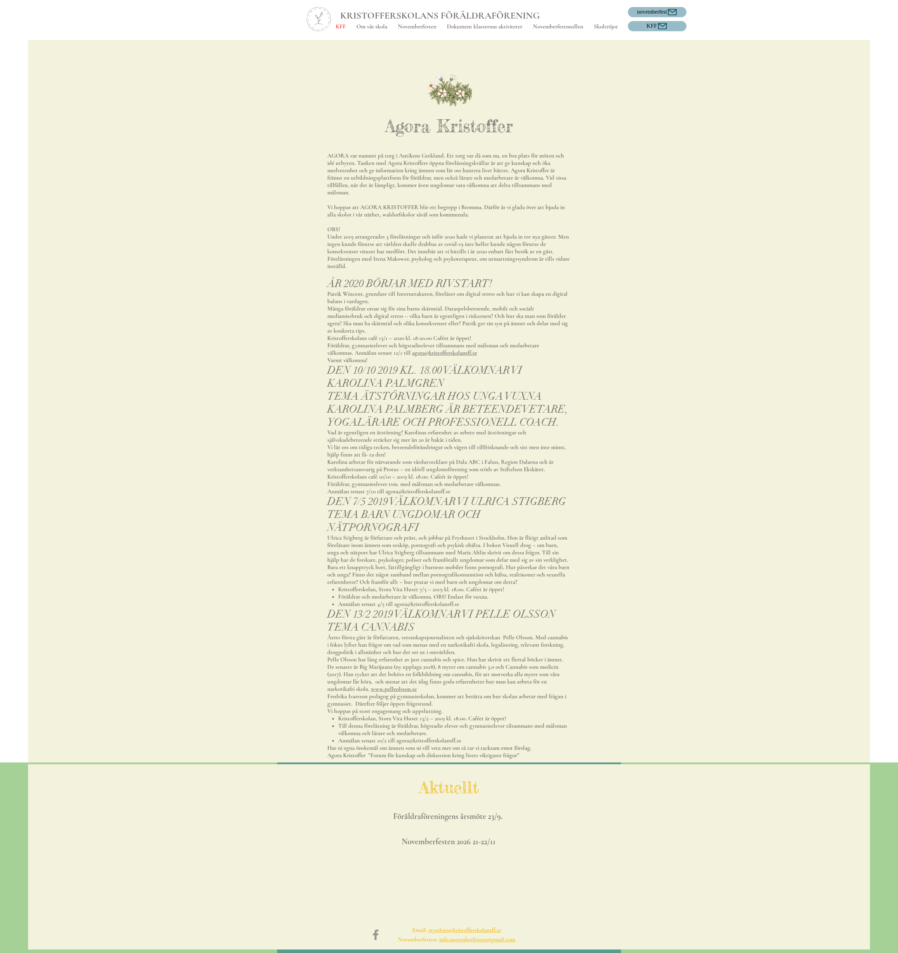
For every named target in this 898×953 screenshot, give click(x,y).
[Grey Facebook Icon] (376, 935)
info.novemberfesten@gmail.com (477, 939)
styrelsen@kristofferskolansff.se (464, 930)
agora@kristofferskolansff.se (444, 352)
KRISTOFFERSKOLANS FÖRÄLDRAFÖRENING (440, 15)
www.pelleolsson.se (394, 689)
